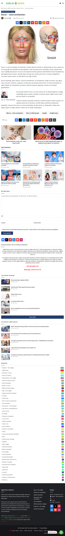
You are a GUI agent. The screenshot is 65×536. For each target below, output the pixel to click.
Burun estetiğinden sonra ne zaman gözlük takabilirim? (25, 308)
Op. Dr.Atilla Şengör (33, 113)
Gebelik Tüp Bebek (9, 393)
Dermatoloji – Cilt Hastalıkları (9, 406)
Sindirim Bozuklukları (7, 474)
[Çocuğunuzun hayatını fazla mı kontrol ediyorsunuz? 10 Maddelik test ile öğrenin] (5, 343)
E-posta (3, 222)
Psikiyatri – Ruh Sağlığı (8, 367)
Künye (21, 530)
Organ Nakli (5, 467)
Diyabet (8, 439)
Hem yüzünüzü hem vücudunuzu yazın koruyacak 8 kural (26, 333)
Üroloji (3, 431)
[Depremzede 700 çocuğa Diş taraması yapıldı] (5, 289)
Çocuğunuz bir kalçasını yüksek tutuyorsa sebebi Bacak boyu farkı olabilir (30, 354)
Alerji (3, 436)
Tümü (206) (32, 317)
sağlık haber (54, 113)
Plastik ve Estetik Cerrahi (8, 380)
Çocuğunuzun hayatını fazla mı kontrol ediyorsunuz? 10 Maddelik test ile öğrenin (32, 340)
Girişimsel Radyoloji (7, 446)
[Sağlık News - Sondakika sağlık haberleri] (15, 3)
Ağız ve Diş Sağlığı (6, 390)
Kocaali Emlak (15, 530)
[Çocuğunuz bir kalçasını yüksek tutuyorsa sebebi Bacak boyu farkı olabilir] (5, 357)
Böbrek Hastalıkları (7, 449)
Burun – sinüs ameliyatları (15, 113)
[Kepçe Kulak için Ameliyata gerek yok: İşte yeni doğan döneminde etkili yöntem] (32, 175)
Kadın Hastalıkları (6, 383)
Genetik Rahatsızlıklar (7, 457)
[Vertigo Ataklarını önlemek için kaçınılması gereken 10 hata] (32, 156)
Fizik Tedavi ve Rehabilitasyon (9, 408)
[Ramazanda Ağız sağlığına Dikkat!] (5, 282)
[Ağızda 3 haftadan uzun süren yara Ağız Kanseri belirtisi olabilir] (10, 175)
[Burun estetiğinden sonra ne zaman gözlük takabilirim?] (5, 311)
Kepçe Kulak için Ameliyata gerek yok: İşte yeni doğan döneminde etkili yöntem (31, 183)
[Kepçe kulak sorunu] (5, 296)
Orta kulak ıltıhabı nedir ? (17, 301)
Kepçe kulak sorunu (16, 294)
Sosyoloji (4, 472)
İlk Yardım (4, 413)
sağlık (45, 113)
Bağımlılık (4, 441)
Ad (2, 216)
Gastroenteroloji (10, 434)
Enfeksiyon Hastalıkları (8, 416)
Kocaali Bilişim (43, 528)
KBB (8, 388)
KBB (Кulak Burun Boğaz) (14, 8)
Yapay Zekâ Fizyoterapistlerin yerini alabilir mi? (23, 347)
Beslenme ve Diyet (7, 373)
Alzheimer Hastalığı (7, 462)
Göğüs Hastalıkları (6, 421)
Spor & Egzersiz (6, 426)
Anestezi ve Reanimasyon (8, 477)
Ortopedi (4, 395)
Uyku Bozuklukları (6, 454)
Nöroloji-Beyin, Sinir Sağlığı (9, 378)
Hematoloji (9, 464)
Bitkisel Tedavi (9, 459)
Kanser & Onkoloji (6, 375)
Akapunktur (5, 469)
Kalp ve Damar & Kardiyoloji (9, 401)
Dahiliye (7, 429)
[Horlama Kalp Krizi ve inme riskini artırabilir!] (10, 156)
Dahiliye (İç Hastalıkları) (40, 492)
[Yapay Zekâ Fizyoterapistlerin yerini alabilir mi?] (5, 350)
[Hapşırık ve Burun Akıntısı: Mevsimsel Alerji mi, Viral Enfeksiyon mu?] (54, 175)
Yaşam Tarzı (5, 424)
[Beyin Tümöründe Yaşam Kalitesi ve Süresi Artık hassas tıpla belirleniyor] (5, 329)
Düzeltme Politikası (38, 530)
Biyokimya (4, 479)
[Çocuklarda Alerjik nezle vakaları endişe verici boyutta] (54, 156)
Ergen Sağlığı (5, 444)
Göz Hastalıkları (6, 403)
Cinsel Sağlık (5, 451)
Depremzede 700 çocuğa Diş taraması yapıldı (23, 287)
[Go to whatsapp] (61, 532)
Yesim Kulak (7, 18)
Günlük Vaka (5, 398)
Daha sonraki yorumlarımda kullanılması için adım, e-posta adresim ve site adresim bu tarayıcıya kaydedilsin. (30, 229)
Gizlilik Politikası (28, 530)
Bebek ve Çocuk (6, 385)
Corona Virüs (5, 418)
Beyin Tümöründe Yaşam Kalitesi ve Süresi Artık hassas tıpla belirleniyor (30, 326)
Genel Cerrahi (5, 411)
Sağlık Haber (5, 370)
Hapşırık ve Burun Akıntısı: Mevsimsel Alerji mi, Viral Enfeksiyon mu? (51, 183)
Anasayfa (4, 8)
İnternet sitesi (37, 222)
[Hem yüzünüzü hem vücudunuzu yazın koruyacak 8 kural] (5, 336)
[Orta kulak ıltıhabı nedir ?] (5, 303)
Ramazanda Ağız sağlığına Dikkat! (20, 280)
